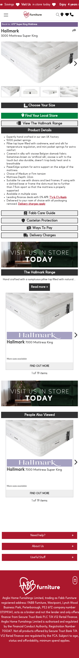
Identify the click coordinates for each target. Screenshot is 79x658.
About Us (38, 546)
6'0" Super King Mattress (24, 24)
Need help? (37, 535)
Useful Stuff (38, 557)
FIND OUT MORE (39, 366)
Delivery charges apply (31, 204)
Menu (6, 15)
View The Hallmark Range (42, 123)
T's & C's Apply (58, 197)
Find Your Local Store (41, 116)
